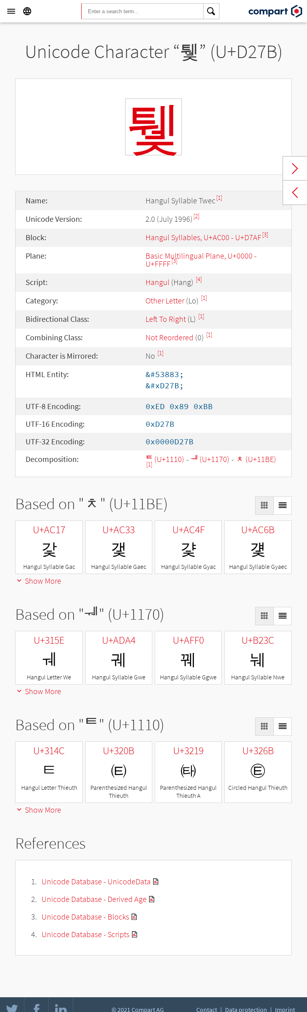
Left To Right (166, 319)
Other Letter (165, 300)
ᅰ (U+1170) (210, 459)
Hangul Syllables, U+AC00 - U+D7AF (203, 237)
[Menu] (11, 11)
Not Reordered (169, 337)
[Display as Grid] (264, 505)
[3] (265, 234)
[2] (196, 216)
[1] (219, 197)
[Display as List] (282, 505)
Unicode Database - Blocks (85, 917)
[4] (199, 279)
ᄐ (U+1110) (165, 459)
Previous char (295, 193)
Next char (295, 169)
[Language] (27, 11)
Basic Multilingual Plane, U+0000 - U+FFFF (201, 260)
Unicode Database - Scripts (86, 934)
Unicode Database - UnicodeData (96, 881)
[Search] (211, 11)
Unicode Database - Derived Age (94, 899)
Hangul (157, 282)
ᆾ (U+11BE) (256, 459)
